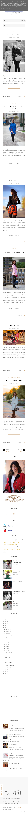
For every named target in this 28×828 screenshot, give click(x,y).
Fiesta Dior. (11, 753)
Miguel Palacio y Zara (14, 381)
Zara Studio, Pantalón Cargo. (14, 763)
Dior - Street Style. (14, 35)
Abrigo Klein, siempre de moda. (14, 107)
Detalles (14, 248)
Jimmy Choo (20, 542)
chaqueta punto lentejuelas (16, 602)
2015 (5, 623)
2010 (5, 673)
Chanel (14, 103)
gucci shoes (19, 549)
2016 (5, 621)
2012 (5, 669)
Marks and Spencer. (13, 744)
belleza (12, 549)
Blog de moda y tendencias (9, 540)
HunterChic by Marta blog (9, 542)
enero (7, 650)
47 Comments (6, 96)
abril (6, 644)
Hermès (19, 540)
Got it (17, 10)
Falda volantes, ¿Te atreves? (17, 571)
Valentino (6, 549)
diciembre (8, 629)
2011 (5, 671)
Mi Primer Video (8, 667)
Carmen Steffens (14, 325)
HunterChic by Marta (14, 792)
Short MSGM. (14, 180)
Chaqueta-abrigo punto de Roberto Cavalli (18, 561)
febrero (7, 648)
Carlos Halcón (19, 807)
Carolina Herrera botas (14, 377)
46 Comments (6, 170)
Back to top (21, 811)
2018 (5, 617)
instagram (14, 515)
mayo (7, 642)
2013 (5, 627)
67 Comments (6, 315)
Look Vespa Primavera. (13, 725)
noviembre (8, 631)
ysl (4, 551)
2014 (5, 625)
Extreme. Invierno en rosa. (14, 252)
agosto (7, 637)
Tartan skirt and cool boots (17, 582)
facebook (7, 515)
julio (6, 639)
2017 (5, 619)
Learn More (12, 10)
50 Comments (6, 370)
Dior (14, 31)
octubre (7, 633)
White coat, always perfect (19, 591)
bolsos (14, 322)
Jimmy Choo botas (14, 177)
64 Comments (6, 241)
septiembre (8, 635)
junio (7, 640)
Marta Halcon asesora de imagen (10, 544)
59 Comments (6, 442)
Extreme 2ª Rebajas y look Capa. (15, 734)
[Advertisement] (14, 685)
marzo (7, 646)
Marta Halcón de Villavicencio (10, 546)
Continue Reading (14, 89)
